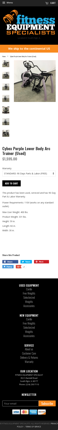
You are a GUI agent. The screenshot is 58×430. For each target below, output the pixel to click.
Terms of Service (33, 426)
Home (4, 56)
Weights (29, 302)
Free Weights (29, 293)
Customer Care (29, 353)
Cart (53, 2)
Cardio (29, 289)
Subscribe (47, 403)
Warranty (6, 168)
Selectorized (29, 297)
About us (29, 349)
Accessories (29, 306)
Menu (9, 2)
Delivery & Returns (29, 357)
